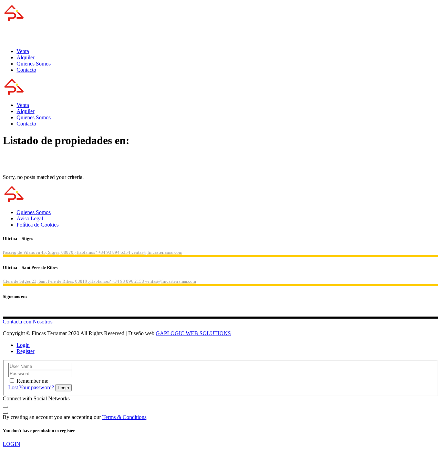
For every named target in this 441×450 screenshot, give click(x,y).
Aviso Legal (30, 218)
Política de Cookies (38, 225)
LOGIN (11, 444)
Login (23, 345)
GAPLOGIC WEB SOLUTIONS (193, 333)
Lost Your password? (31, 387)
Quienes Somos (34, 212)
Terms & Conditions (124, 417)
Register (25, 351)
